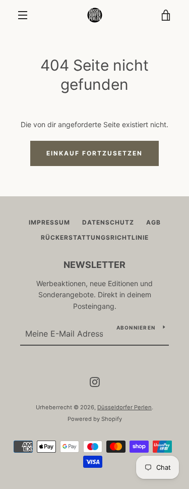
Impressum (49, 222)
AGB (153, 222)
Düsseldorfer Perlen (124, 407)
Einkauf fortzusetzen (94, 153)
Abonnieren (136, 327)
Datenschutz (108, 222)
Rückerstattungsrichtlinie (95, 237)
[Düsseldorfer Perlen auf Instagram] (95, 381)
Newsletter (94, 264)
